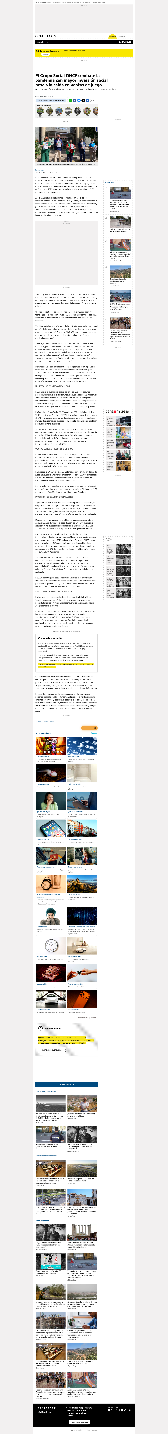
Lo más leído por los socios (46, 1092)
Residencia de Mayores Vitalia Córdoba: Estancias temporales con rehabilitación (111, 432)
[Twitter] (83, 100)
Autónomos (70, 2)
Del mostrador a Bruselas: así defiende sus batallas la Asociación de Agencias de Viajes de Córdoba (110, 455)
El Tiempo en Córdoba (56, 2)
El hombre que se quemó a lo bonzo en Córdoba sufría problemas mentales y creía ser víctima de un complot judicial (81, 1274)
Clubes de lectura (97, 2)
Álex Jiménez (39, 1276)
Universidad (76, 2)
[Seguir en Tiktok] (125, 1410)
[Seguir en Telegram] (116, 1410)
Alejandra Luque (41, 1149)
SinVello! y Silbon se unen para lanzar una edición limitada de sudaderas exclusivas (110, 466)
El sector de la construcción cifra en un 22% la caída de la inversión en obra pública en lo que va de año (50, 1209)
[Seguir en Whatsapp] (127, 1410)
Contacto (94, 1430)
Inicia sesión (122, 36)
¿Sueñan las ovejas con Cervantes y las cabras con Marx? (81, 1115)
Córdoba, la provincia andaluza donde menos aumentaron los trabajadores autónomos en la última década (79, 1333)
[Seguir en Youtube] (122, 1410)
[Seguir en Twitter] (112, 1410)
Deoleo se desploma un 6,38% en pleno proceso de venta (80, 1179)
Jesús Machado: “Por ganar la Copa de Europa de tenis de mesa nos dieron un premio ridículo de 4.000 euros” (111, 593)
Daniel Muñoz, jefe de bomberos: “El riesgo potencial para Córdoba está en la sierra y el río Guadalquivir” (111, 571)
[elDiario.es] (49, 1412)
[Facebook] (74, 100)
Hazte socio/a (112, 36)
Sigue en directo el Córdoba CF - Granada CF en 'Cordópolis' (49, 1272)
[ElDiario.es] (124, 42)
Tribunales (64, 2)
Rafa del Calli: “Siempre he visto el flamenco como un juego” (110, 560)
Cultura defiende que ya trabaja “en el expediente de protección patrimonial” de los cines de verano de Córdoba (81, 1210)
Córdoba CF (104, 2)
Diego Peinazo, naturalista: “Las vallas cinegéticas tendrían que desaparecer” (79, 1146)
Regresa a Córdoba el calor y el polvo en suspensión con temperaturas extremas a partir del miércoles (82, 1304)
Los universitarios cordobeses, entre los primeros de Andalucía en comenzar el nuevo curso (50, 1180)
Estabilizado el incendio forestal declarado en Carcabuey (80, 1362)
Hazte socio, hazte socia (51, 1050)
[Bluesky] (79, 100)
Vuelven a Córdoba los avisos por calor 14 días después (120, 230)
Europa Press (39, 170)
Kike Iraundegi (71, 1308)
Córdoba (45, 721)
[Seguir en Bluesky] (109, 1410)
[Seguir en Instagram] (119, 1410)
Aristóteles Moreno (73, 1151)
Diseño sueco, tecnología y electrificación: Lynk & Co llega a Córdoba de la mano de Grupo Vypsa (111, 443)
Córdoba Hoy (43, 42)
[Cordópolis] (49, 1407)
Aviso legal (87, 1430)
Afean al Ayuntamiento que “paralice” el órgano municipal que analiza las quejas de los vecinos (81, 1392)
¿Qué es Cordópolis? (76, 1430)
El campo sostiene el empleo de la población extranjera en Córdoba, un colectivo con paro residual (50, 1304)
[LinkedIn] (87, 100)
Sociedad (38, 721)
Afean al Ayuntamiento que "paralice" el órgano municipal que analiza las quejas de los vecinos (120, 255)
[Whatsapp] (70, 100)
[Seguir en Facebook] (114, 1410)
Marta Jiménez (71, 1118)
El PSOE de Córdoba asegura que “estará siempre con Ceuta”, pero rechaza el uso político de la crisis (120, 307)
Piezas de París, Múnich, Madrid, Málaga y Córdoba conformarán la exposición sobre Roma (81, 1245)
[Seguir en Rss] (130, 1410)
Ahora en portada (42, 1221)
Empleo (49, 2)
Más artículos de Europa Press (47, 1156)
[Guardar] (92, 100)
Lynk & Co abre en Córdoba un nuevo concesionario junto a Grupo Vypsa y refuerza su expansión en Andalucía (111, 421)
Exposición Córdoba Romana (86, 2)
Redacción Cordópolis (42, 1398)
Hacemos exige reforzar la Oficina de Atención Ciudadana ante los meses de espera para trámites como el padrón (50, 1393)
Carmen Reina (71, 1249)
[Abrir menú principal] (131, 36)
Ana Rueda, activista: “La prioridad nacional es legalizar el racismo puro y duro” (110, 582)
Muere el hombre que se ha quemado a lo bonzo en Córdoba (49, 1145)
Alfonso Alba (39, 1122)
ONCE (52, 721)
